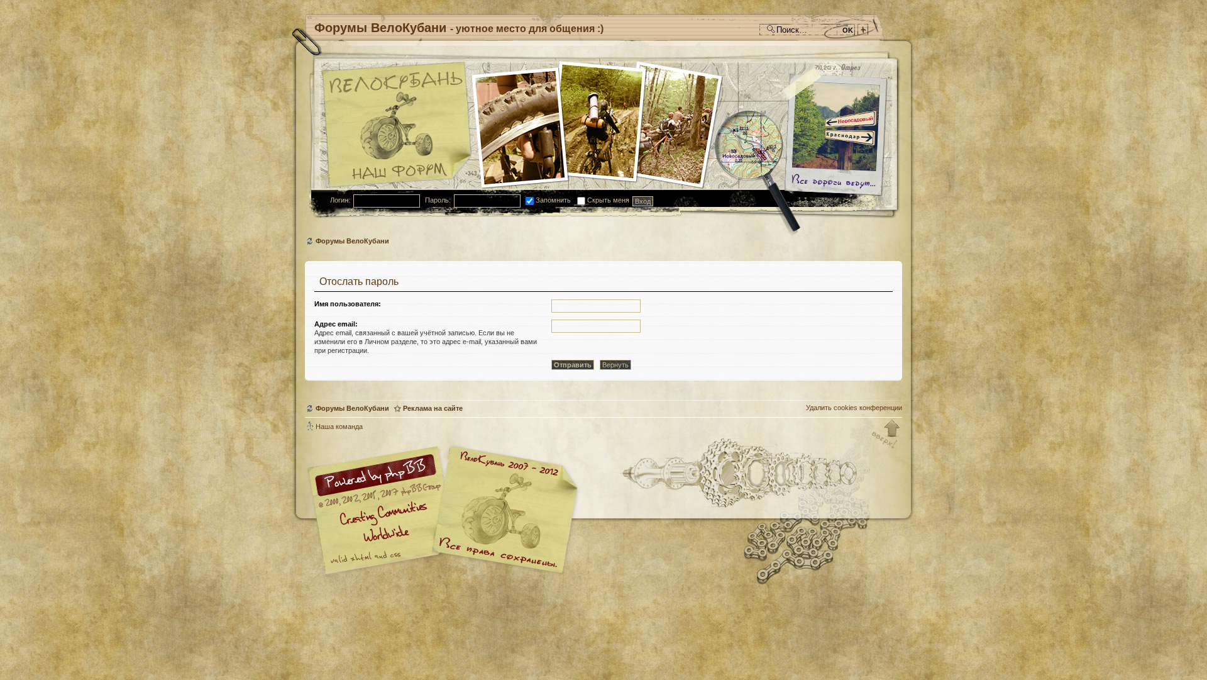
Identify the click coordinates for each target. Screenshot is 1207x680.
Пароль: (438, 200)
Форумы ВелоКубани (352, 241)
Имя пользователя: (347, 304)
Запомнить (552, 200)
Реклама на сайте (433, 408)
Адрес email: (336, 324)
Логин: (340, 200)
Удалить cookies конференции (854, 407)
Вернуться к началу (886, 434)
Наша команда (339, 426)
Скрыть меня (607, 200)
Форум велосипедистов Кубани (503, 512)
